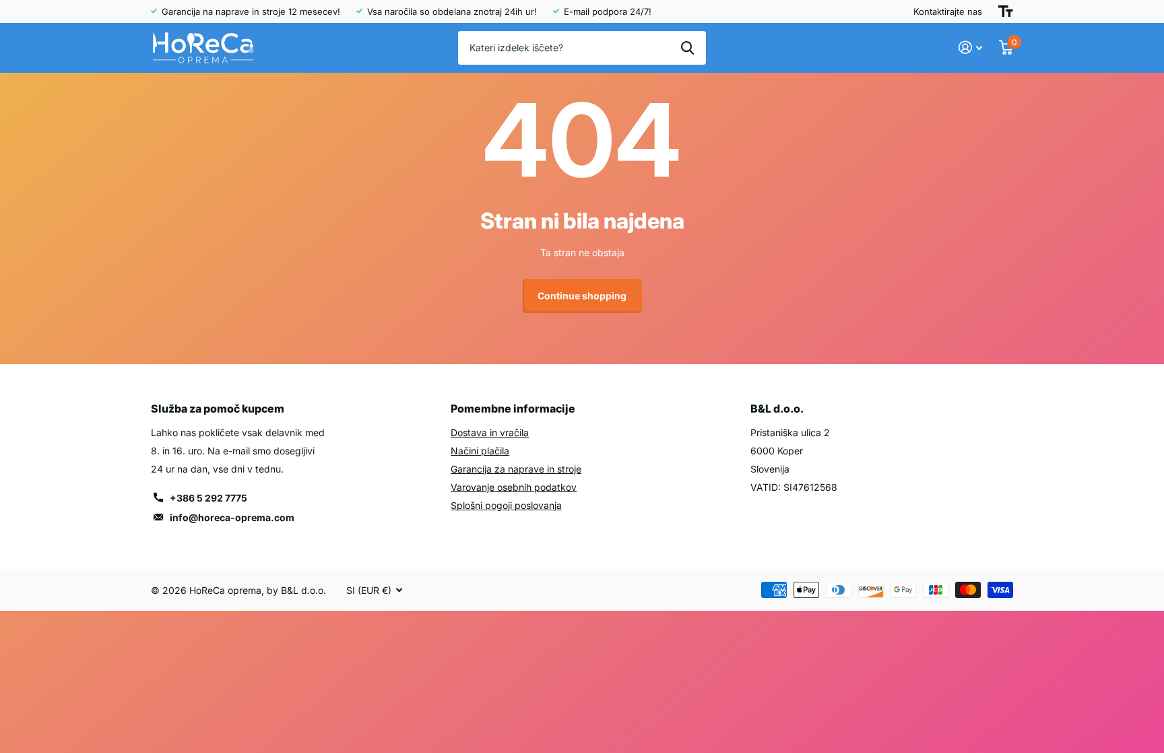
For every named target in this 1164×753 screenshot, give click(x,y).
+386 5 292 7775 (208, 498)
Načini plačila (480, 450)
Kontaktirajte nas (947, 11)
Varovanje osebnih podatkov (514, 487)
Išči (687, 48)
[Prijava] (971, 47)
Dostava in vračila (490, 432)
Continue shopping (582, 295)
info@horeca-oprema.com (232, 517)
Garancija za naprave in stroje (516, 469)
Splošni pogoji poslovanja (506, 505)
